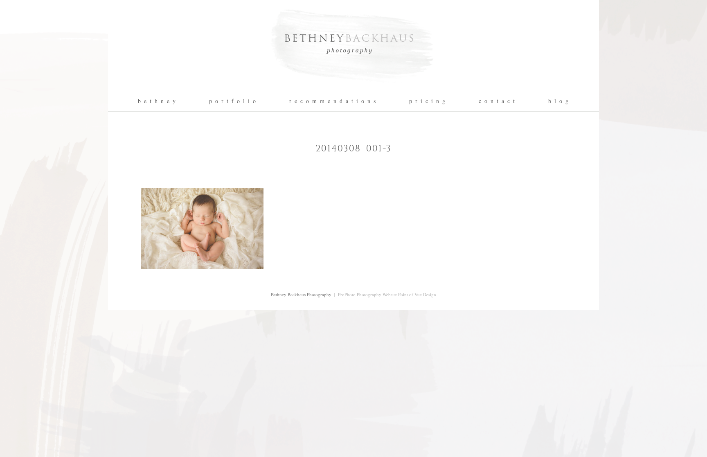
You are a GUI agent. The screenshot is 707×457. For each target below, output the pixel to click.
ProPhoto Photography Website (367, 294)
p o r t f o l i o (233, 101)
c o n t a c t (497, 101)
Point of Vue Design (417, 294)
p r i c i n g (427, 101)
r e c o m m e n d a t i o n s (332, 101)
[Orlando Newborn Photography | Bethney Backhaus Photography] (353, 88)
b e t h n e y (157, 101)
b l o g (558, 101)
